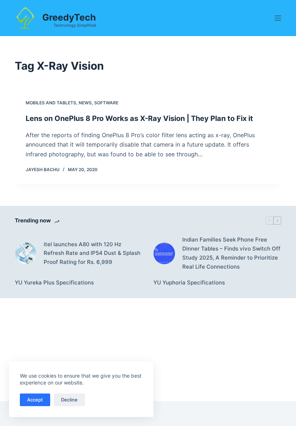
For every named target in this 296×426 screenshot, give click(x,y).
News (85, 102)
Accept (35, 400)
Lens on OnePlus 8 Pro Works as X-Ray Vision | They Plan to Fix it (139, 118)
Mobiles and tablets (51, 102)
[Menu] (278, 18)
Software (106, 102)
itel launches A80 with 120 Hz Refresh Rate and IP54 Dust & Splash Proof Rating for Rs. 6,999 (92, 253)
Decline (69, 400)
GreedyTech (69, 17)
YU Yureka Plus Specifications (54, 282)
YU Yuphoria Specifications (189, 282)
